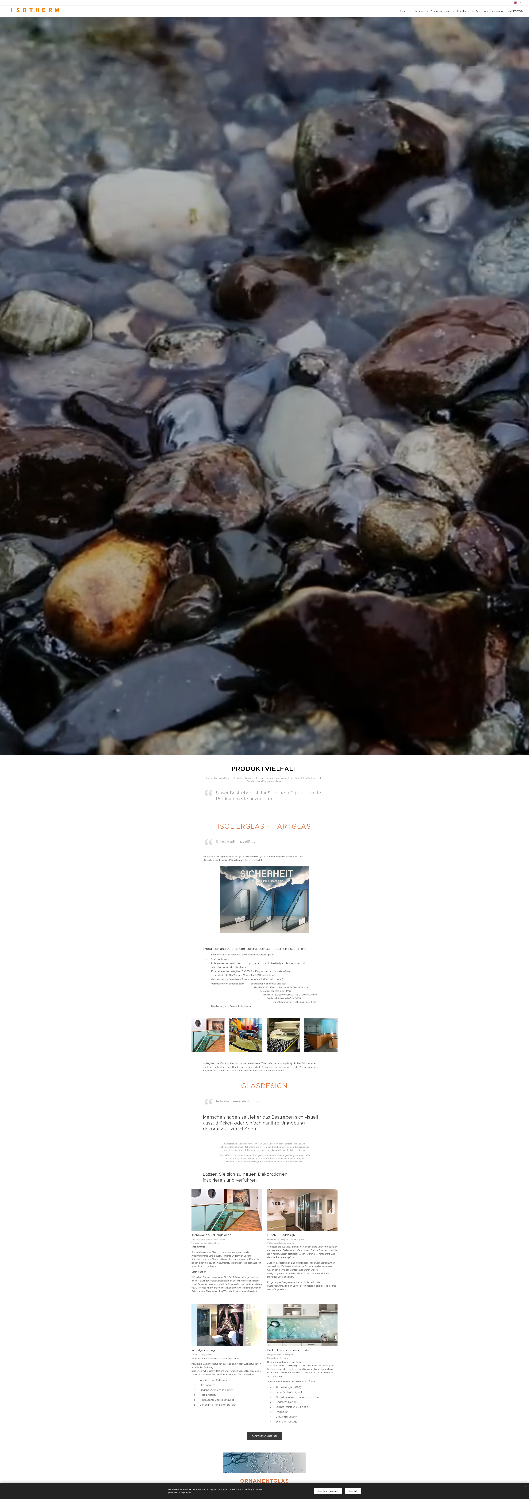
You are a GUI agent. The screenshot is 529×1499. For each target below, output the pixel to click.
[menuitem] (404, 11)
